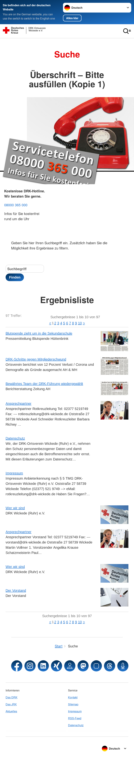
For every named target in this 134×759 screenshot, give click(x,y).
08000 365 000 (15, 204)
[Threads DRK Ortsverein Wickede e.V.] (109, 665)
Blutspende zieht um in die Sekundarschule (39, 333)
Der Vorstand (16, 590)
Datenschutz (15, 438)
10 (80, 323)
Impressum (14, 473)
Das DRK (11, 697)
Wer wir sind (15, 508)
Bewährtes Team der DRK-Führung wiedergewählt (44, 384)
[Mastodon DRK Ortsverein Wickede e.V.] (83, 665)
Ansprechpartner (18, 403)
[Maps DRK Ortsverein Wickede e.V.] (69, 665)
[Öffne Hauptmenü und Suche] (127, 31)
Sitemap (73, 704)
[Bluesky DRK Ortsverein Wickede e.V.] (96, 665)
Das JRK (11, 704)
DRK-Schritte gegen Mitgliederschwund (36, 359)
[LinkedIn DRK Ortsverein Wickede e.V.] (43, 665)
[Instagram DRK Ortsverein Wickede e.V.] (30, 665)
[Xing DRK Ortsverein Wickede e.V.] (56, 665)
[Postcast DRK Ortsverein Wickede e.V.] (122, 665)
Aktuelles (11, 711)
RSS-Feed (74, 718)
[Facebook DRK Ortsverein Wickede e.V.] (16, 665)
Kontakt (72, 697)
